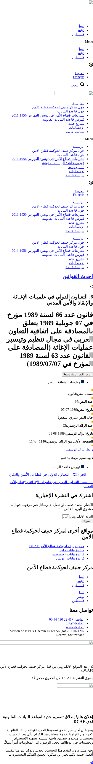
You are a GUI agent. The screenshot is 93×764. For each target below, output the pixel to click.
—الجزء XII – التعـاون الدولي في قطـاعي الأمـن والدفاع (51, 474)
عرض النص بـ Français (77, 374)
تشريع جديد (76, 123)
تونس (80, 30)
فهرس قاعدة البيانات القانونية (63, 119)
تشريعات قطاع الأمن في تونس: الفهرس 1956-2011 (48, 115)
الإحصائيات (76, 127)
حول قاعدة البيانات (70, 111)
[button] (46, 41)
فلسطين (78, 34)
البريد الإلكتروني (81, 516)
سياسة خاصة (75, 132)
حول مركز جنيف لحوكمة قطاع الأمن (58, 107)
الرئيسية (78, 103)
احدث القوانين (78, 276)
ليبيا (81, 26)
